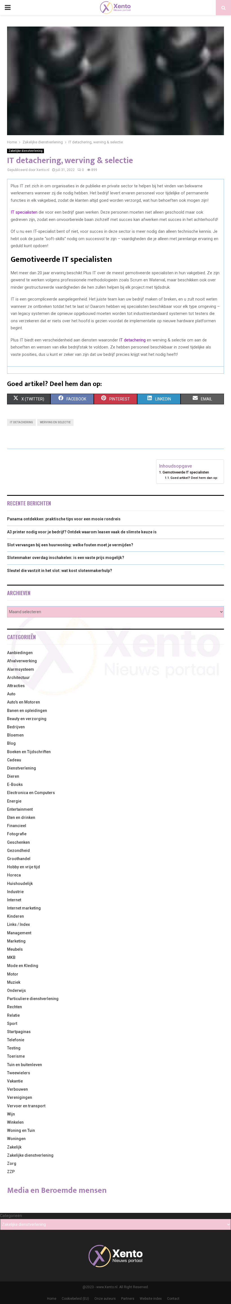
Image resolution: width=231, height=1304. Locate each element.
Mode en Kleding (22, 965)
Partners (127, 1299)
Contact (173, 1299)
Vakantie (15, 1081)
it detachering (21, 422)
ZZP (11, 1171)
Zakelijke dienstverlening (25, 150)
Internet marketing (24, 908)
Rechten (14, 1007)
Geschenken (18, 842)
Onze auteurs (105, 1299)
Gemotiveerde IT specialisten (186, 472)
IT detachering (132, 340)
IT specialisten (24, 212)
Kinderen (15, 916)
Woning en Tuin (21, 1130)
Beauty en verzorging (26, 718)
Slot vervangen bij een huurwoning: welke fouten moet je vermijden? (70, 545)
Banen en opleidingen (27, 710)
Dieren (13, 776)
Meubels (15, 949)
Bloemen (15, 735)
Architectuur (18, 677)
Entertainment (20, 809)
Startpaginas (19, 1031)
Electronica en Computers (31, 792)
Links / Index (18, 924)
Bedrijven (16, 727)
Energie (14, 801)
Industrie (15, 891)
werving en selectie (55, 422)
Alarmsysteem (20, 669)
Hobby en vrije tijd (23, 867)
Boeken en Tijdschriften (29, 751)
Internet (14, 900)
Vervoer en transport (26, 1106)
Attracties (16, 685)
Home (51, 1299)
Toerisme (16, 1056)
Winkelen (15, 1122)
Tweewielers (18, 1073)
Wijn (11, 1114)
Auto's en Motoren (23, 702)
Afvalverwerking (22, 661)
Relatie (13, 1015)
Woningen (16, 1138)
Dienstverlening (21, 768)
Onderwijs (16, 990)
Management (19, 933)
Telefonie (15, 1040)
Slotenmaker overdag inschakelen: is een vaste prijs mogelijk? (65, 557)
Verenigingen (19, 1097)
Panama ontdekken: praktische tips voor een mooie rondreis (64, 519)
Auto (11, 694)
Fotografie (16, 834)
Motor (12, 974)
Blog (11, 743)
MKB (11, 957)
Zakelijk (14, 1147)
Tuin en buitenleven (24, 1064)
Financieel (16, 825)
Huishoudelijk (20, 883)
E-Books (15, 784)
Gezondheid (18, 850)
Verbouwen (17, 1089)
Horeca (14, 875)
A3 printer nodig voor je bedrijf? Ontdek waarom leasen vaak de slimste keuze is (82, 532)
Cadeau (14, 760)
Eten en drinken (21, 817)
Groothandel (18, 858)
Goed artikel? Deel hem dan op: (194, 478)
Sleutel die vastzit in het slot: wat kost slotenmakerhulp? (59, 570)
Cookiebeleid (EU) (75, 1299)
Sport (12, 1023)
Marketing (16, 941)
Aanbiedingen (20, 652)
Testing (14, 1048)
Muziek (13, 982)
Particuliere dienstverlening (33, 998)
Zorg (11, 1163)
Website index (151, 1299)
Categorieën (11, 1215)
